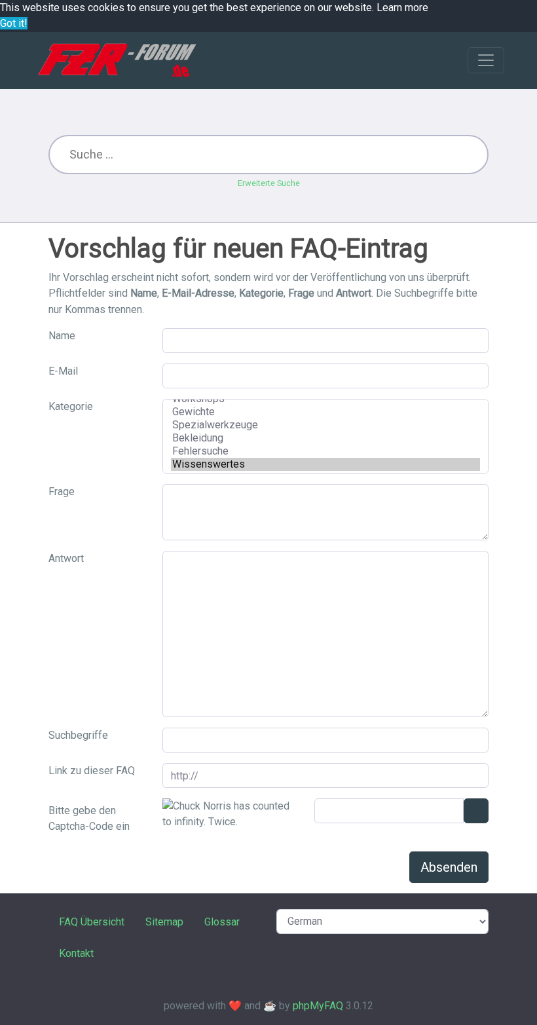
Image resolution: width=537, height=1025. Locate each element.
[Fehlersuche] (325, 451)
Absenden (448, 867)
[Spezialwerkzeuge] (325, 425)
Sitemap (164, 922)
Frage (61, 491)
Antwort (66, 558)
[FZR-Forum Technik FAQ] (117, 60)
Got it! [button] (14, 23)
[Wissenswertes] (325, 464)
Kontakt (76, 953)
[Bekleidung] (325, 438)
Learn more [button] (402, 7)
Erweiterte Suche (269, 183)
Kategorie (70, 406)
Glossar (222, 922)
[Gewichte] (325, 412)
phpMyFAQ (318, 1005)
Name (61, 335)
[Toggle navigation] (486, 60)
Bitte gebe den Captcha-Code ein (89, 818)
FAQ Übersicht (91, 922)
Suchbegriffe (78, 735)
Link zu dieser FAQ (91, 770)
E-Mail (63, 371)
